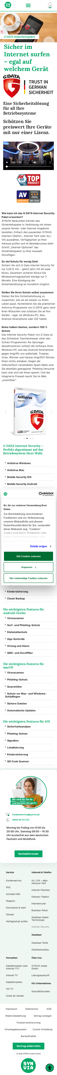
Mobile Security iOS (19, 477)
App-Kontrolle (16, 639)
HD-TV (9, 988)
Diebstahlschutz (17, 632)
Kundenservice (13, 880)
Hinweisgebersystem (15, 1029)
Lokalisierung (15, 747)
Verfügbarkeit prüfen (17, 921)
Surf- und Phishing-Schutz (23, 625)
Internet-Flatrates (41, 890)
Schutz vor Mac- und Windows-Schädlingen (26, 695)
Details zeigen (38, 546)
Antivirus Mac (15, 470)
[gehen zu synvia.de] (11, 5)
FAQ (8, 887)
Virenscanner (15, 618)
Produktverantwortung (29, 1022)
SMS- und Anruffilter (20, 652)
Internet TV (12, 975)
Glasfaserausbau (40, 949)
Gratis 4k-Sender (15, 995)
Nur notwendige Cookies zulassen (29, 578)
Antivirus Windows (19, 463)
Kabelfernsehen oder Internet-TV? (17, 967)
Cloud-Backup (16, 598)
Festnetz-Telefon (40, 896)
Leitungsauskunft (40, 975)
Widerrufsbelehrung (15, 1015)
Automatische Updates (21, 710)
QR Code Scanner (18, 761)
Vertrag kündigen (43, 1015)
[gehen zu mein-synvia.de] (45, 5)
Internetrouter (39, 903)
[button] (28, 5)
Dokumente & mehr (16, 907)
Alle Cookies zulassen (28, 556)
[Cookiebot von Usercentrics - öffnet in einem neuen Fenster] (40, 494)
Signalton (13, 740)
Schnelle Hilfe (13, 894)
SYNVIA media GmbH (39, 967)
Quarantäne (14, 686)
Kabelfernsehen (14, 982)
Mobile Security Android (22, 484)
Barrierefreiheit (28, 1036)
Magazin (10, 900)
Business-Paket (40, 910)
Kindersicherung (17, 591)
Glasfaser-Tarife (40, 942)
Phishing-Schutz (17, 679)
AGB (49, 1009)
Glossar (10, 914)
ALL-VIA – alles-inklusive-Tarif (40, 882)
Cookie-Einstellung (42, 1029)
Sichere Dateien (17, 703)
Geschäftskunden (41, 991)
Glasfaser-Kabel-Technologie (40, 918)
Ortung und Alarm (18, 645)
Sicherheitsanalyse (19, 726)
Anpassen (26, 567)
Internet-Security (40, 926)
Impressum (11, 1009)
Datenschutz (31, 1009)
